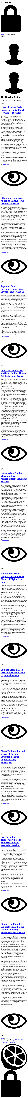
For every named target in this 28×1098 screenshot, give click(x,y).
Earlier (2, 1038)
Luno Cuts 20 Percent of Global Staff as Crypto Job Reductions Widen (13, 373)
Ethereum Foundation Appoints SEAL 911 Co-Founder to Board (13, 201)
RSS (21, 1039)
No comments (5, 164)
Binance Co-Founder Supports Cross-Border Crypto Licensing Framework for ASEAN (13, 928)
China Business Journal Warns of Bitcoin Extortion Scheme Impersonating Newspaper (13, 757)
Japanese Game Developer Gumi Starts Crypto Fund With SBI (12, 289)
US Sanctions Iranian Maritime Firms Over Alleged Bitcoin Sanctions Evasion (14, 477)
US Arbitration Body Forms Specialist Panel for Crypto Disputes (12, 110)
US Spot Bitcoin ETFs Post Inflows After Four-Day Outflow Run (13, 672)
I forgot (2, 34)
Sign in (2, 36)
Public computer (11, 34)
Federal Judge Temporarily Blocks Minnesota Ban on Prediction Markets (11, 841)
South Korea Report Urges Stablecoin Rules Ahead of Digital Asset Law (12, 577)
